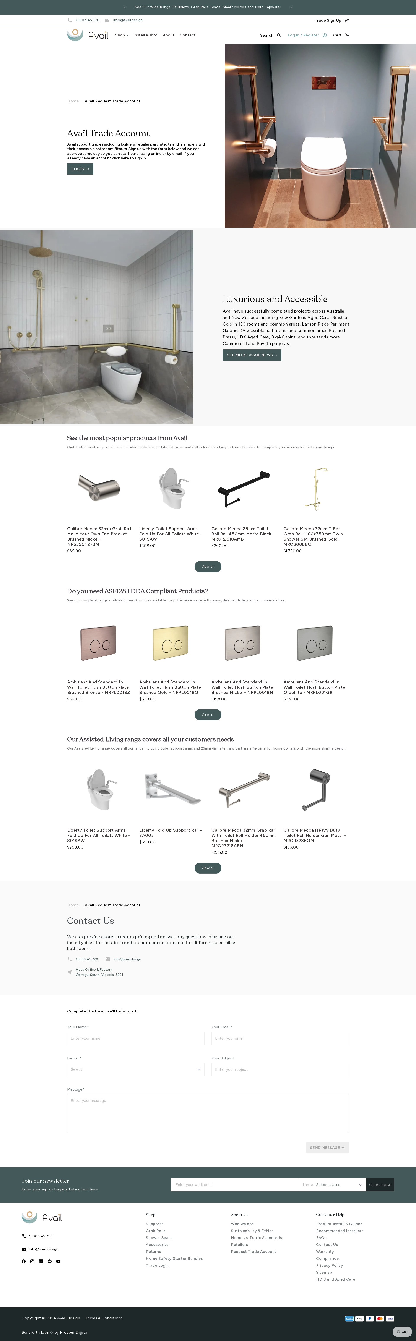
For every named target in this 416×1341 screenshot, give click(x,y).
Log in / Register (303, 35)
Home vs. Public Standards (256, 1237)
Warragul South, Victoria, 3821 (99, 975)
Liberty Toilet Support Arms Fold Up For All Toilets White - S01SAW (170, 534)
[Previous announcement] (125, 7)
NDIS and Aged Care (335, 1279)
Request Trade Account (253, 1251)
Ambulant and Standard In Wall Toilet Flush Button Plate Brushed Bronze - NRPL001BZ (98, 687)
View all (208, 566)
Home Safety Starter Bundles (174, 1258)
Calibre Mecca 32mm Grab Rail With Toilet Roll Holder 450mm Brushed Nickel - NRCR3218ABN (243, 838)
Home (73, 101)
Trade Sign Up (328, 20)
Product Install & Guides (339, 1223)
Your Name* (78, 1027)
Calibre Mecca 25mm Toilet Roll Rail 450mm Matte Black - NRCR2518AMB (243, 534)
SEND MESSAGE (325, 1147)
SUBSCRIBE (380, 1185)
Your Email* (221, 1027)
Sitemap (324, 1272)
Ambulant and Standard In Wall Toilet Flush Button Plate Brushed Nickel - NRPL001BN (242, 687)
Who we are (242, 1223)
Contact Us (327, 1244)
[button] (270, 35)
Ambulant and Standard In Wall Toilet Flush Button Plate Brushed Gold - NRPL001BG (170, 687)
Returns (153, 1251)
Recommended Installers (339, 1230)
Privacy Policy (329, 1265)
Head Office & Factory (94, 969)
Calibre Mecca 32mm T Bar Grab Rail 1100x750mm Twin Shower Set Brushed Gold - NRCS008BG (313, 536)
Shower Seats (159, 1237)
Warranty (325, 1251)
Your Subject (222, 1058)
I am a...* (74, 1058)
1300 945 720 (87, 20)
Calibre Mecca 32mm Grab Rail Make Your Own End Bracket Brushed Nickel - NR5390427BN (99, 536)
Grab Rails (155, 1230)
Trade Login (157, 1265)
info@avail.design (128, 20)
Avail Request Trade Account (112, 101)
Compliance (327, 1258)
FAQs (321, 1237)
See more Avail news (250, 355)
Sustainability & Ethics (252, 1230)
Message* (75, 1089)
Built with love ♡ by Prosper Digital (55, 1332)
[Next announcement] (291, 7)
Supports (154, 1223)
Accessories (157, 1244)
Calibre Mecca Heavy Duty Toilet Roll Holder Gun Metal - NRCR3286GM (315, 835)
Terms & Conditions (104, 1318)
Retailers (239, 1244)
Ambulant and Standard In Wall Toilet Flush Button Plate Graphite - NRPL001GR (314, 687)
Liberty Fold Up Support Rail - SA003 (170, 833)
